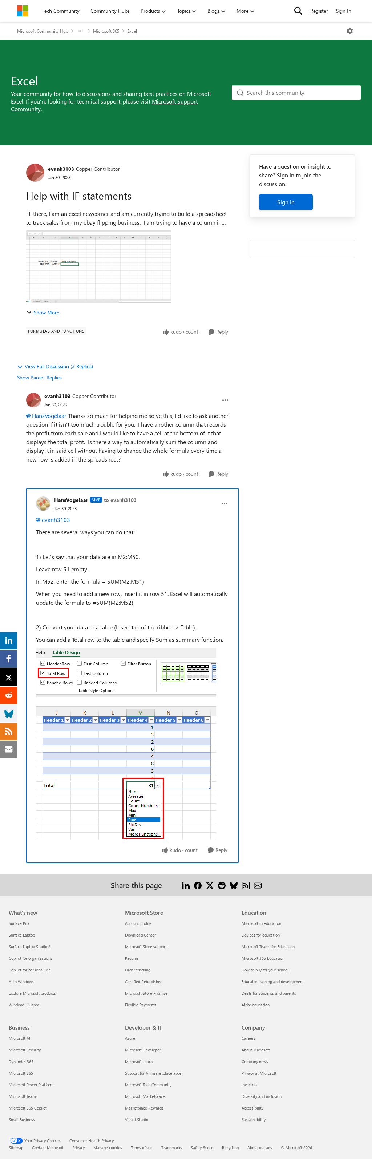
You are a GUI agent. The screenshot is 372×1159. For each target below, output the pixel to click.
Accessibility (252, 1108)
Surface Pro (19, 923)
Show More (46, 312)
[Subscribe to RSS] (246, 885)
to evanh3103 (120, 499)
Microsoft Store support (146, 946)
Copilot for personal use (30, 970)
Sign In (343, 10)
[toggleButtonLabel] (350, 31)
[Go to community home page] (22, 10)
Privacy (78, 1147)
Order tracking (137, 970)
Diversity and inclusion (262, 1096)
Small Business (22, 1119)
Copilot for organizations (30, 958)
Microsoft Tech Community (148, 1084)
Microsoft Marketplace (145, 1096)
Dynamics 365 (21, 1061)
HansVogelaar (49, 415)
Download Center (140, 935)
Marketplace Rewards (144, 1108)
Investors (250, 1084)
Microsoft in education (261, 923)
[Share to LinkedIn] (186, 885)
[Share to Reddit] (222, 885)
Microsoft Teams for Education (268, 946)
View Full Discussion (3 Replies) (59, 366)
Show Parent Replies (39, 377)
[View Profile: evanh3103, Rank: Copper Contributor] (35, 173)
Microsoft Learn (139, 1061)
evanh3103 (61, 168)
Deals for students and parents (269, 993)
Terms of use (142, 1147)
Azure (130, 1038)
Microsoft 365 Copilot (28, 1108)
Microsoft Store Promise (146, 993)
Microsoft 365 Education (263, 958)
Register (319, 10)
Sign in (286, 202)
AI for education (256, 1004)
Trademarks (171, 1147)
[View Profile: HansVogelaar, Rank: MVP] (43, 503)
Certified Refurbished (143, 981)
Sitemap (16, 1147)
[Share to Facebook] (198, 885)
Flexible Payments (141, 1004)
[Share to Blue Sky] (234, 885)
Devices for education (261, 935)
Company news (255, 1061)
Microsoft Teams (23, 1096)
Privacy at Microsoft (259, 1073)
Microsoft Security (25, 1050)
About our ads (259, 1147)
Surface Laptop (22, 935)
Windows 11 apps (24, 1004)
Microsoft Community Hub (42, 31)
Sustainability (254, 1119)
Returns (132, 958)
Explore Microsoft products (32, 993)
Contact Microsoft (48, 1147)
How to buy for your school (265, 970)
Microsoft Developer (143, 1050)
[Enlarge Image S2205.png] (126, 744)
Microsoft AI (19, 1038)
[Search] (298, 11)
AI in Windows (21, 981)
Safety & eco (202, 1147)
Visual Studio (136, 1119)
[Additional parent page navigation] (80, 31)
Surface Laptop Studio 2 (29, 946)
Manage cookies (107, 1147)
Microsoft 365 (106, 31)
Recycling (230, 1147)
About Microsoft (256, 1050)
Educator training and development (273, 981)
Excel (132, 31)
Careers (248, 1038)
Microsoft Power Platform (31, 1084)
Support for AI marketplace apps (153, 1073)
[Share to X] (210, 885)
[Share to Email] (258, 885)
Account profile (138, 923)
